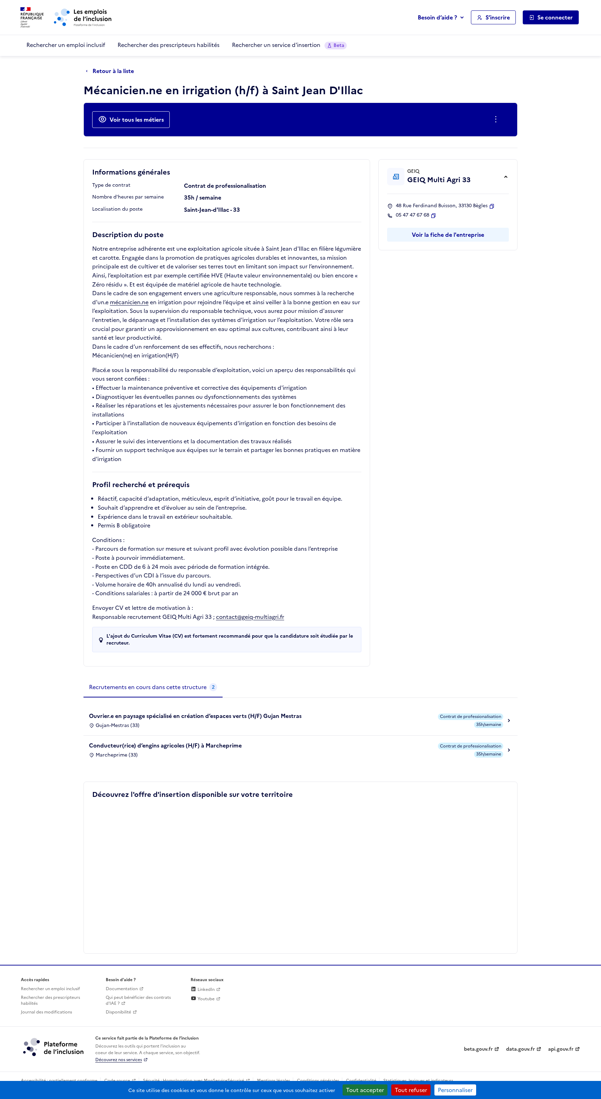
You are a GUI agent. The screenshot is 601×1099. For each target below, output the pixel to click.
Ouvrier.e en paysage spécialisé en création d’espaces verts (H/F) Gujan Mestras (195, 716)
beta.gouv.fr (478, 1049)
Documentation (122, 989)
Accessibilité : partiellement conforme (59, 1080)
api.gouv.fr (561, 1049)
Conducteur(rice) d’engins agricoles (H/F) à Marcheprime (165, 745)
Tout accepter (365, 1090)
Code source (117, 1080)
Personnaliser (455, 1090)
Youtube (206, 999)
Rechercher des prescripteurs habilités (168, 45)
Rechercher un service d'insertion (288, 45)
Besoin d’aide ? (437, 17)
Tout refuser (411, 1090)
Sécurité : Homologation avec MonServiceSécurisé (193, 1080)
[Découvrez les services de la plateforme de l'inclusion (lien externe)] (54, 1047)
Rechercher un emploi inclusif (65, 45)
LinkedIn (206, 989)
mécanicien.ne (129, 302)
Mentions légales (273, 1080)
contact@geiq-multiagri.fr (250, 617)
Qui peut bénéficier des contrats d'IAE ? (138, 1000)
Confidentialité (361, 1080)
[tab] (153, 687)
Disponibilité (118, 1012)
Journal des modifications (46, 1012)
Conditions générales (318, 1080)
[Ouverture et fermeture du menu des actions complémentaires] (497, 119)
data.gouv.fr (520, 1049)
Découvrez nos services (118, 1060)
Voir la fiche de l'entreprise (448, 235)
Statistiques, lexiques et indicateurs (418, 1080)
